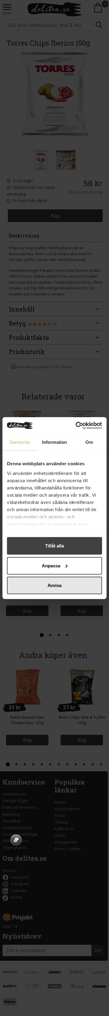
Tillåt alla (54, 545)
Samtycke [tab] (19, 442)
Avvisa (54, 585)
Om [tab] (89, 442)
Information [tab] (54, 442)
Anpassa (51, 565)
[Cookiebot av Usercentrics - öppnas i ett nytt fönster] (77, 425)
